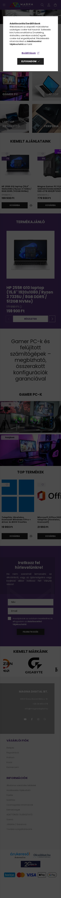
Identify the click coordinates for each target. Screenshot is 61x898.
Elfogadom (28, 61)
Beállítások (29, 53)
